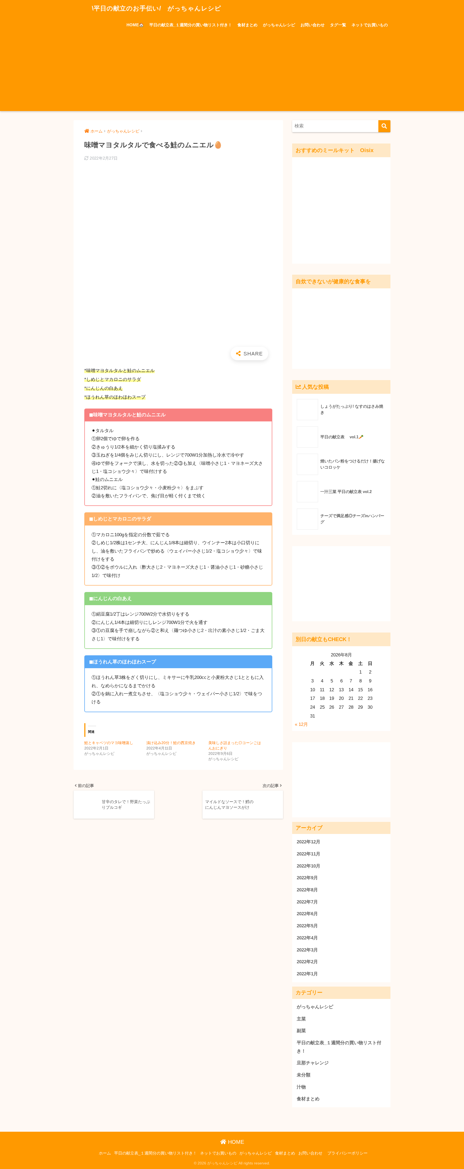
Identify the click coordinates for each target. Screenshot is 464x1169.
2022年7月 (307, 902)
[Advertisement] (232, 73)
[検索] (384, 126)
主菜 (301, 1018)
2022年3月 (307, 950)
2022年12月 (308, 841)
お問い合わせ (312, 25)
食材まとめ (247, 25)
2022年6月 (307, 913)
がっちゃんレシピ (279, 25)
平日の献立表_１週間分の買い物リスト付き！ (190, 25)
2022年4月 (307, 937)
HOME (235, 1142)
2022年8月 (307, 889)
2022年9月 (307, 877)
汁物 (301, 1087)
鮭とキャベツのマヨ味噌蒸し (108, 743)
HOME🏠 (135, 25)
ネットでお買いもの (369, 25)
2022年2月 (307, 961)
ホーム (105, 1153)
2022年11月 (308, 853)
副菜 (301, 1030)
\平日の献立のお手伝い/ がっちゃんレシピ (155, 8)
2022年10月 (308, 866)
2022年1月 (307, 973)
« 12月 (301, 724)
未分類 (303, 1075)
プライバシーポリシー (347, 1153)
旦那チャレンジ (313, 1062)
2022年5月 (307, 925)
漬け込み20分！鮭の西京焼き (171, 743)
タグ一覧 (338, 25)
